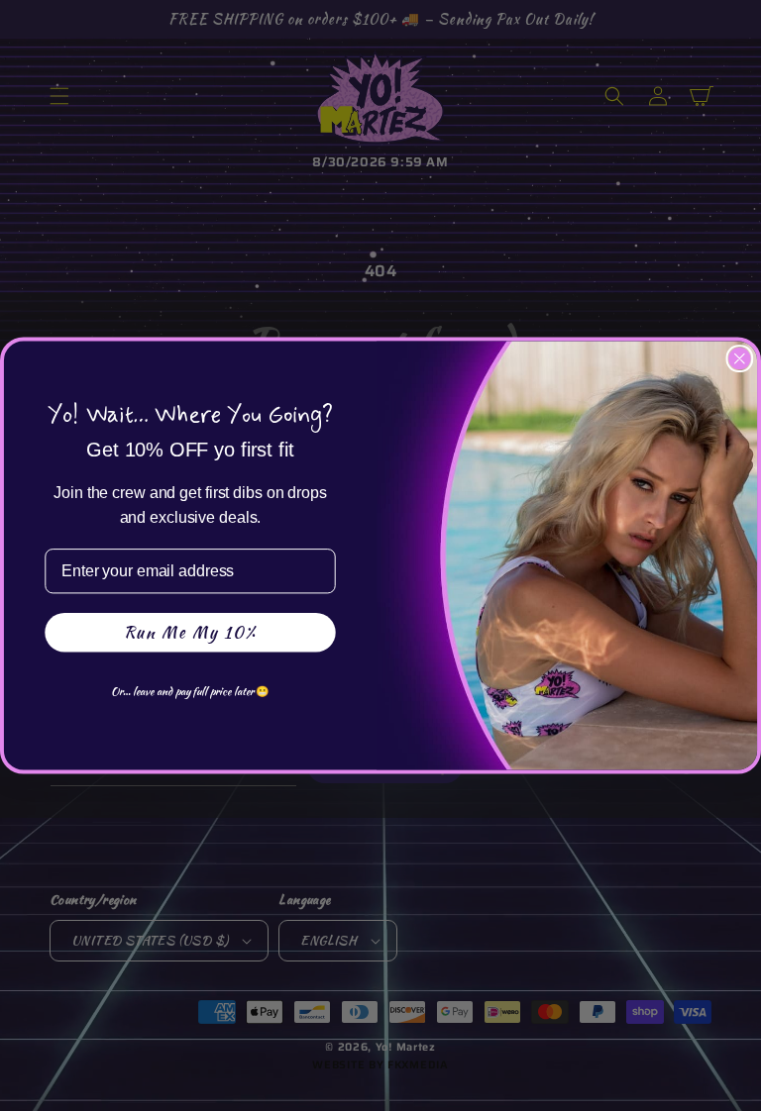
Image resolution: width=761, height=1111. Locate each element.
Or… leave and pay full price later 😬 (190, 690)
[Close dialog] (740, 358)
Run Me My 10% (190, 632)
